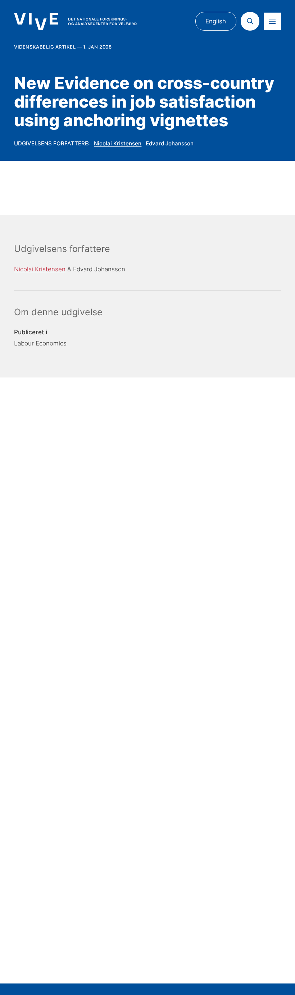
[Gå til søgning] (250, 21)
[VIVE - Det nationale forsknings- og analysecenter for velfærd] (75, 21)
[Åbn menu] (272, 21)
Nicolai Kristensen (117, 143)
